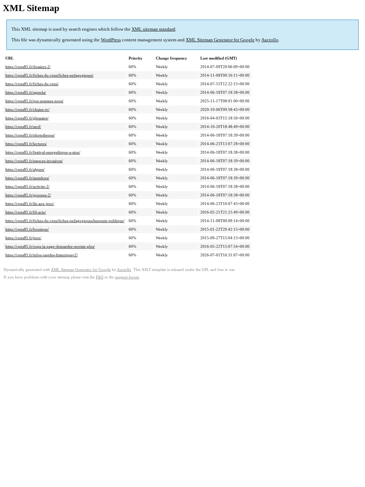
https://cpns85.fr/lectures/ (26, 144)
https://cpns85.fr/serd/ (23, 126)
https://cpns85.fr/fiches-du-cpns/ (31, 84)
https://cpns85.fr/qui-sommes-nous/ (34, 101)
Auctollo (269, 39)
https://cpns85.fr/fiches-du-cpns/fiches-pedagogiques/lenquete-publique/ (64, 221)
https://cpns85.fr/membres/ (27, 178)
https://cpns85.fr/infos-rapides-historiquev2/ (41, 255)
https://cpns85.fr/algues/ (25, 169)
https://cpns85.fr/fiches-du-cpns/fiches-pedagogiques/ (49, 75)
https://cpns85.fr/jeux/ (23, 238)
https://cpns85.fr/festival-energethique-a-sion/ (42, 152)
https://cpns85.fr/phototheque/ (30, 135)
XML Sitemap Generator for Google (220, 39)
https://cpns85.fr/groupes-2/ (28, 195)
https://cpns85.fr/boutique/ (27, 229)
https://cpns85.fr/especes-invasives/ (34, 161)
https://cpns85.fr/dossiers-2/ (28, 67)
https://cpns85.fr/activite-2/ (27, 186)
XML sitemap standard (153, 29)
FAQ (99, 277)
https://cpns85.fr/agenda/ (25, 92)
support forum (127, 277)
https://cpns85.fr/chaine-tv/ (27, 109)
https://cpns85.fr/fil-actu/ (25, 212)
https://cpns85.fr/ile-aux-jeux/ (29, 203)
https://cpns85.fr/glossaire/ (26, 118)
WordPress (111, 39)
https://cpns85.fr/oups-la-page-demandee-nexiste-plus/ (50, 246)
